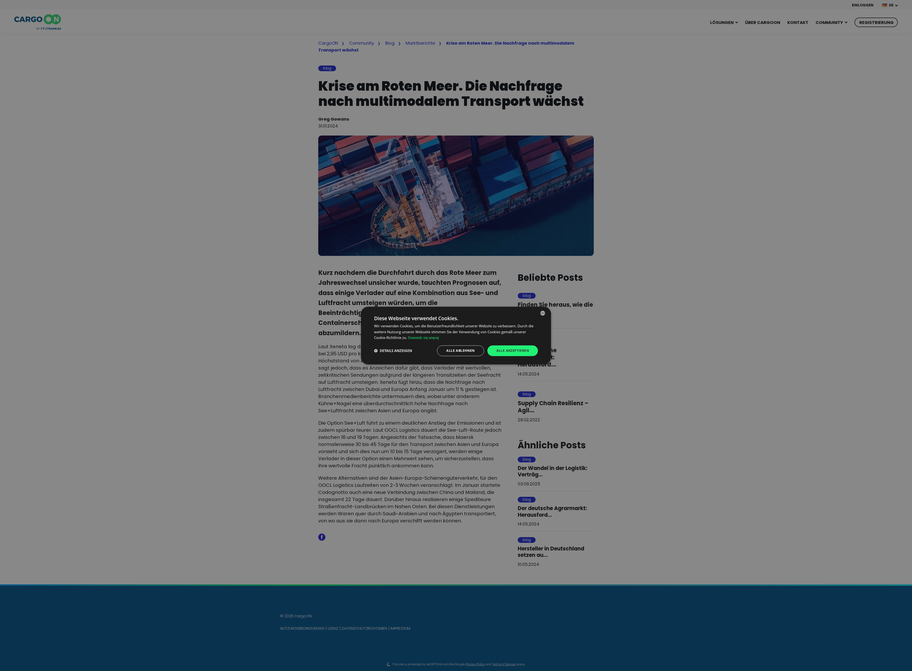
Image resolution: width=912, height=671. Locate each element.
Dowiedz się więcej (423, 337)
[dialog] (456, 335)
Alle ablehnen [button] (460, 350)
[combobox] (542, 313)
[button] (393, 350)
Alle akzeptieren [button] (512, 350)
